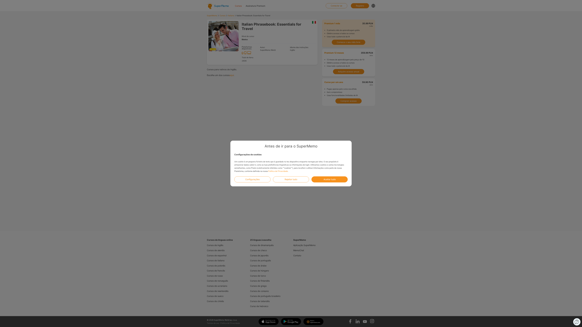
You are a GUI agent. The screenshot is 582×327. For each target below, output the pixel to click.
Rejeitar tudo (291, 179)
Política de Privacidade (278, 171)
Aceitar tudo (330, 179)
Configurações (252, 179)
